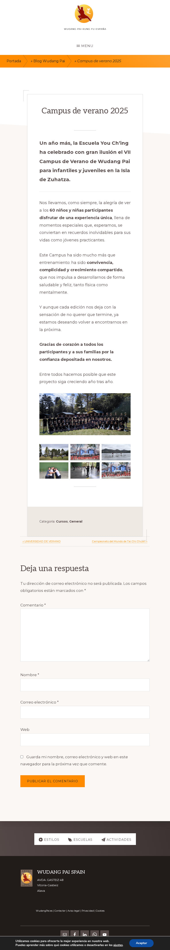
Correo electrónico (39, 702)
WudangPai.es (44, 910)
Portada (14, 61)
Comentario (33, 605)
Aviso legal (74, 910)
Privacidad (88, 910)
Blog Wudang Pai (49, 61)
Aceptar (141, 943)
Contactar (60, 910)
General (75, 521)
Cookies (100, 910)
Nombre (29, 675)
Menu (87, 46)
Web (24, 729)
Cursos (62, 521)
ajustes (118, 945)
